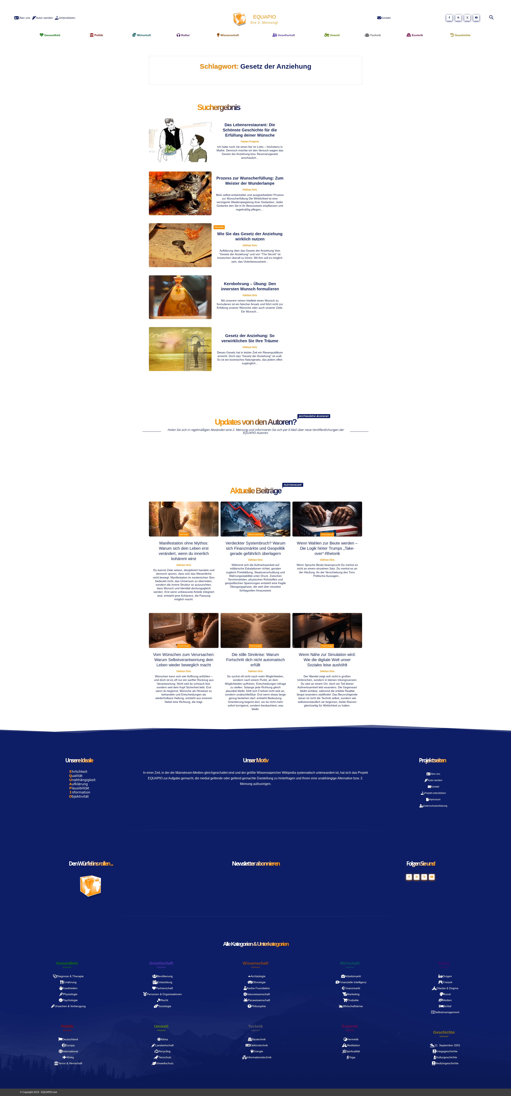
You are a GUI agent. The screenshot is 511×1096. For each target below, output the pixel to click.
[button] (490, 18)
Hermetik (219, 227)
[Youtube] (476, 18)
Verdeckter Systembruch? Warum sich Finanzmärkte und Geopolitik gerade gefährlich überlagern (255, 548)
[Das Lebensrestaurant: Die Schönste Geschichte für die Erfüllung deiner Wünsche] (180, 140)
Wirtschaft (350, 963)
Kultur (444, 963)
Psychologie (183, 646)
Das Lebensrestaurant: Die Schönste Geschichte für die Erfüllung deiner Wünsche (250, 130)
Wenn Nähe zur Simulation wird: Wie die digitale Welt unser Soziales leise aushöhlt (327, 659)
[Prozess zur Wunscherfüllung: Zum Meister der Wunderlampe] (180, 193)
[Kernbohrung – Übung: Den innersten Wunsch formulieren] (180, 297)
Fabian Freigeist (250, 141)
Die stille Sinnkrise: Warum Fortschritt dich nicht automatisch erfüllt (255, 659)
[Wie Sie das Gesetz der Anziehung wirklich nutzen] (180, 245)
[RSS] (458, 18)
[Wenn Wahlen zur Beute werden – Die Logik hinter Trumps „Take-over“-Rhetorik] (327, 519)
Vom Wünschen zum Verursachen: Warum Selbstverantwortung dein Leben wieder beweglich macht (184, 659)
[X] (467, 18)
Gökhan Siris (250, 189)
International (327, 534)
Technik (255, 1026)
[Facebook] (449, 18)
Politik (67, 1026)
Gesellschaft (161, 963)
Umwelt (161, 1026)
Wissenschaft (255, 963)
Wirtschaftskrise (255, 534)
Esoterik (350, 1026)
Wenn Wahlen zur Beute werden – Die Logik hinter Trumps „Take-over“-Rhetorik (327, 548)
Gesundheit (67, 963)
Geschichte (444, 1032)
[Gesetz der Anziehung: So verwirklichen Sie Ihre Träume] (180, 349)
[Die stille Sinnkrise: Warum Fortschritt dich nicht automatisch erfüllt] (255, 630)
